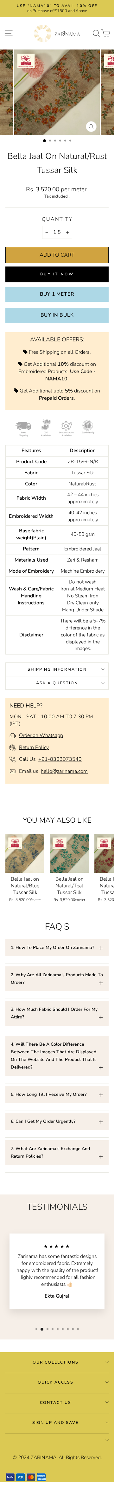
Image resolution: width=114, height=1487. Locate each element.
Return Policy (34, 747)
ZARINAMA (43, 1457)
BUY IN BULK (57, 315)
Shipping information (57, 669)
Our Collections (56, 1362)
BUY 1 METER (57, 294)
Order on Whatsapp (41, 735)
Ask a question (57, 683)
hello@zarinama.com (64, 771)
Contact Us (55, 1402)
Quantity (57, 219)
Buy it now (57, 274)
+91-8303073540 (60, 759)
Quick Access (55, 1382)
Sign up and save (55, 1422)
